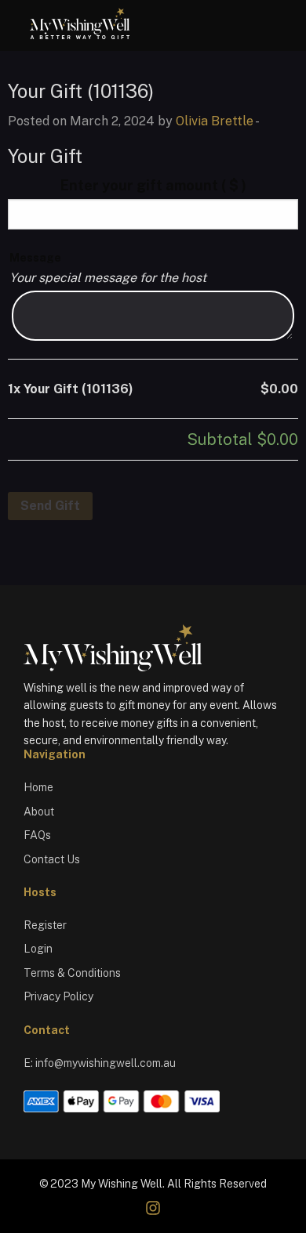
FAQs (37, 835)
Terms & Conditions (72, 973)
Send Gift (50, 505)
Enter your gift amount (153, 185)
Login (38, 948)
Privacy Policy (58, 996)
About (39, 811)
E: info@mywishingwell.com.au (100, 1063)
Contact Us (52, 859)
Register (45, 925)
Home (38, 787)
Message (35, 257)
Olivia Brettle (214, 121)
